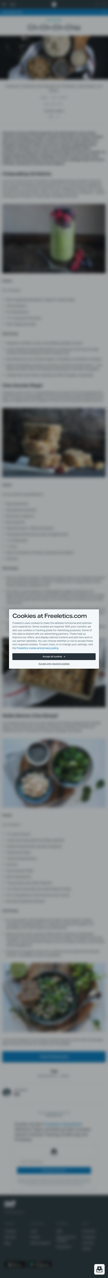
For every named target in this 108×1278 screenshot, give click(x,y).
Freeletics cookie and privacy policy (37, 648)
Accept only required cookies (54, 663)
